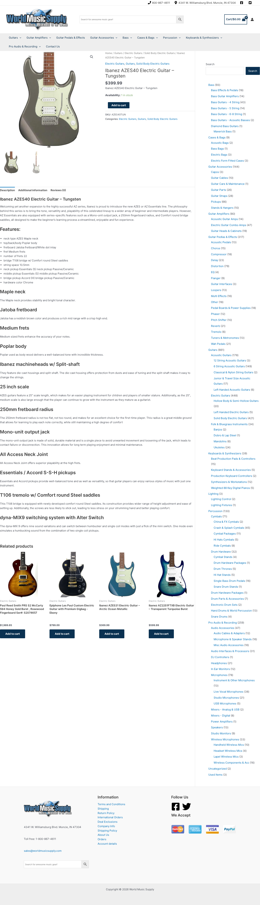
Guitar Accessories (102, 37)
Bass (126, 37)
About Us (103, 835)
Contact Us (53, 46)
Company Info (106, 826)
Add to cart (118, 105)
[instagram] (242, 2)
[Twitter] (186, 806)
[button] (91, 57)
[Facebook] (175, 806)
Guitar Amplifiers (37, 37)
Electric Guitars (133, 53)
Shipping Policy (107, 830)
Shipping (103, 808)
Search (210, 64)
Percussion (170, 37)
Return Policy (106, 813)
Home (108, 53)
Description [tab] (7, 190)
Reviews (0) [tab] (58, 190)
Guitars (13, 37)
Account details (107, 843)
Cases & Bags (145, 37)
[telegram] (250, 2)
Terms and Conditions (111, 804)
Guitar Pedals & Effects (70, 37)
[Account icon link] (252, 19)
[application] (19, 37)
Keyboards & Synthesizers (202, 37)
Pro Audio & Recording (23, 46)
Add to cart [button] (12, 633)
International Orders (110, 817)
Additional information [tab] (32, 190)
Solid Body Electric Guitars (159, 53)
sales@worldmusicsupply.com (43, 850)
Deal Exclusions (107, 821)
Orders (102, 839)
